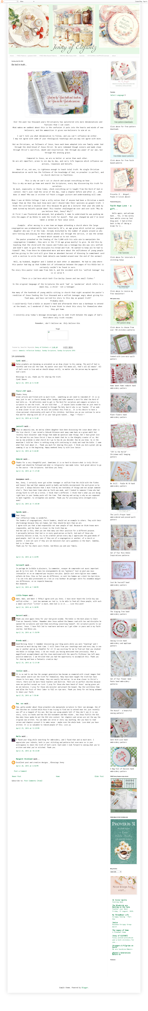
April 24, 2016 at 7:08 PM (27, 587)
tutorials (81, 56)
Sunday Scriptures (49, 350)
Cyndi (18, 361)
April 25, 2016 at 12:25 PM (27, 728)
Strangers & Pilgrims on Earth (122, 946)
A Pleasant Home (119, 932)
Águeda (19, 512)
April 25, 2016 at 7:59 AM (27, 695)
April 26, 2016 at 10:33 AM (27, 751)
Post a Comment (20, 771)
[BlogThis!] (66, 347)
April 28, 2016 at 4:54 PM (27, 766)
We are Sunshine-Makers (122, 949)
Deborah (19, 459)
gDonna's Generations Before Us (121, 953)
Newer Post (16, 776)
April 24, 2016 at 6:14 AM (27, 383)
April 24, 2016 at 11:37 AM (27, 471)
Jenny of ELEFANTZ (120, 936)
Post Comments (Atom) (33, 781)
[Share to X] (68, 347)
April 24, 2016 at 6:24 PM (27, 557)
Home (12, 56)
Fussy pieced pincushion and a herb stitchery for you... (123, 940)
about (114, 56)
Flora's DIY (21, 391)
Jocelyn (19, 671)
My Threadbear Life (120, 915)
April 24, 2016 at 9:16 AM (27, 418)
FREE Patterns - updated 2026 (26, 56)
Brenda (19, 640)
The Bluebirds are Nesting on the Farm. (121, 906)
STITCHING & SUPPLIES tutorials (98, 56)
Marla (18, 736)
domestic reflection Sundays (30, 350)
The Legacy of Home (120, 930)
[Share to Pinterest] (72, 347)
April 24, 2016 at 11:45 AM (27, 504)
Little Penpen (22, 595)
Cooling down (117, 902)
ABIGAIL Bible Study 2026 (68, 56)
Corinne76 (20, 565)
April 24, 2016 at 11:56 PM (27, 632)
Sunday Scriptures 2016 (66, 350)
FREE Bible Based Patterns (48, 56)
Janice (115, 922)
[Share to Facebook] (70, 347)
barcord (19, 615)
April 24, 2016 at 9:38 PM (27, 607)
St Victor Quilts (119, 900)
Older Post (99, 776)
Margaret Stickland (24, 759)
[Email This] (64, 347)
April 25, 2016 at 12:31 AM (27, 663)
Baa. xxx (19, 703)
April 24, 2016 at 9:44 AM (27, 451)
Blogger (85, 987)
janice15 (19, 426)
